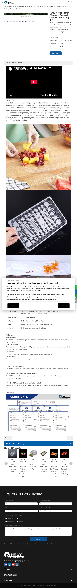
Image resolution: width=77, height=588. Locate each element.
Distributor (10, 518)
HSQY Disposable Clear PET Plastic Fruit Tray (33, 464)
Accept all (63, 306)
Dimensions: (53, 40)
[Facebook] (5, 564)
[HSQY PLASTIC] (14, 555)
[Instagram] (16, 564)
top (74, 581)
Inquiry (57, 53)
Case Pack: (52, 43)
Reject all (13, 306)
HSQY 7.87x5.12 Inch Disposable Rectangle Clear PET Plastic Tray (64, 467)
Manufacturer (22, 518)
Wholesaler (10, 521)
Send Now (39, 539)
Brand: (51, 32)
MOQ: (51, 46)
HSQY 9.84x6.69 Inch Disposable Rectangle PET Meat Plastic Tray (43, 467)
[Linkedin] (9, 564)
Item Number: (53, 37)
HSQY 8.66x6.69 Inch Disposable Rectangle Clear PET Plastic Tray (12, 467)
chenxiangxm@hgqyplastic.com (19, 561)
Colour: (51, 35)
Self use (20, 521)
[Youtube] (13, 564)
